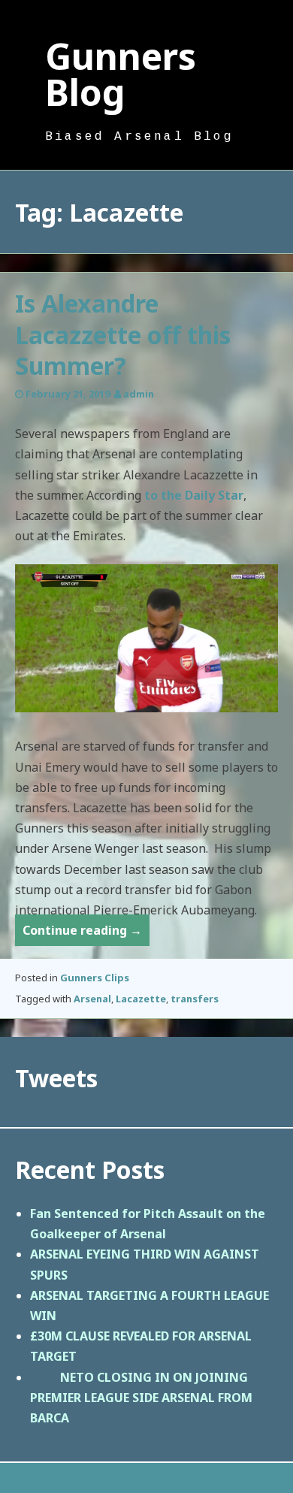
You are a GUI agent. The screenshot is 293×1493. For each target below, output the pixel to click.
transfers (195, 998)
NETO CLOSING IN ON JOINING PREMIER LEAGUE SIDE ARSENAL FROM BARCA (141, 1397)
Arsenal (92, 998)
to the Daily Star (193, 495)
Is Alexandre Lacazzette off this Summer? (123, 334)
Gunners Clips (94, 977)
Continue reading (86, 933)
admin (138, 393)
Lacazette (141, 998)
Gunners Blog (120, 74)
